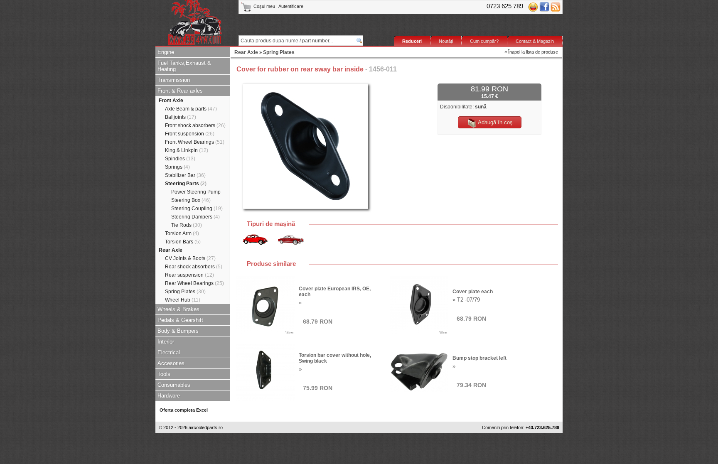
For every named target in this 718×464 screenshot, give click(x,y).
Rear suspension (189, 275)
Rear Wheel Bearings (194, 283)
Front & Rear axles (180, 91)
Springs (177, 167)
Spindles (180, 159)
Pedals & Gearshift (180, 320)
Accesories (170, 363)
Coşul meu (264, 6)
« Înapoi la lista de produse (531, 51)
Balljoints (180, 117)
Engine (165, 52)
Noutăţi (446, 41)
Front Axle (171, 100)
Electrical (168, 352)
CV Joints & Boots (190, 258)
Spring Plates (185, 292)
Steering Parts (186, 184)
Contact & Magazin (535, 41)
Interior (165, 342)
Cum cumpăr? (484, 41)
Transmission (173, 80)
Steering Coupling (197, 208)
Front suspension (189, 134)
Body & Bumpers (178, 331)
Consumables (173, 385)
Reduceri (412, 41)
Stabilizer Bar (185, 175)
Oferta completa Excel (184, 410)
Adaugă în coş (495, 122)
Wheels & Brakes (178, 309)
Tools (163, 374)
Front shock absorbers (195, 125)
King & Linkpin (186, 150)
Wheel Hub (182, 300)
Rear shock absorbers (193, 267)
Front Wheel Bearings (194, 142)
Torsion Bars (183, 242)
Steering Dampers (195, 217)
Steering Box (191, 200)
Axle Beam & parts (191, 109)
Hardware (168, 396)
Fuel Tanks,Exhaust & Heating (184, 66)
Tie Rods (186, 225)
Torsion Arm (182, 233)
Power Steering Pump (196, 192)
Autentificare (290, 6)
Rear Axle (170, 250)
